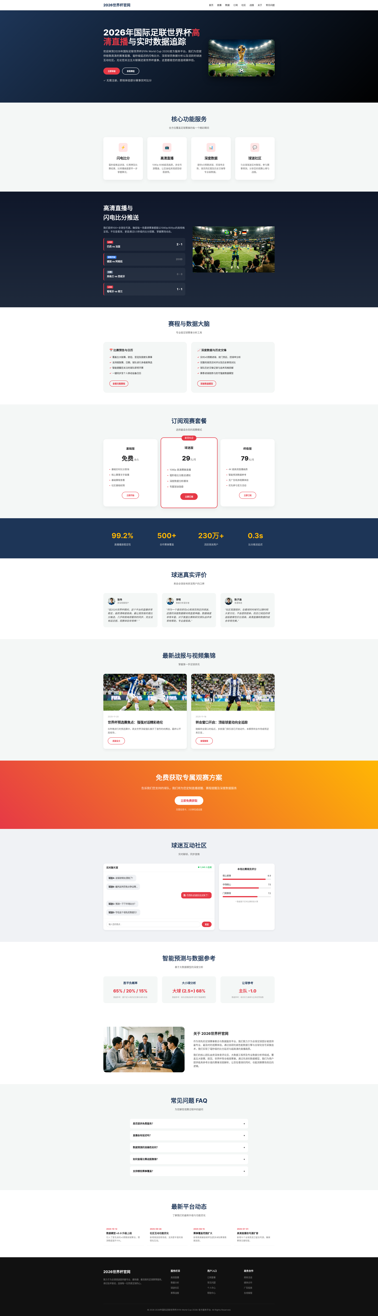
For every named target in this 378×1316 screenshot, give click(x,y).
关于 (260, 5)
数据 (227, 5)
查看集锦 (204, 741)
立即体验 (111, 71)
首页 (211, 5)
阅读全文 (116, 741)
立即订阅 (189, 496)
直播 (219, 5)
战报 (252, 5)
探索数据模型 (207, 384)
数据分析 (175, 1282)
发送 (207, 924)
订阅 (235, 5)
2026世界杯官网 (116, 5)
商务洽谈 (248, 1277)
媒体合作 (248, 1282)
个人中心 (211, 1287)
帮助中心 (211, 1293)
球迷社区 (175, 1287)
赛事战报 (175, 1293)
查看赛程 (131, 71)
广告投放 (248, 1287)
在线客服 (248, 1293)
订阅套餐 (211, 1277)
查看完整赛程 (119, 384)
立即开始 (130, 495)
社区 (243, 5)
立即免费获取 (189, 800)
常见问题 (270, 5)
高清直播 (175, 1277)
